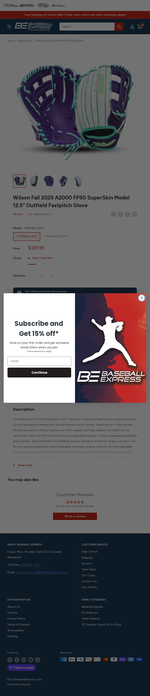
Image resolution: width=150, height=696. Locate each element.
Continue (39, 372)
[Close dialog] (141, 298)
